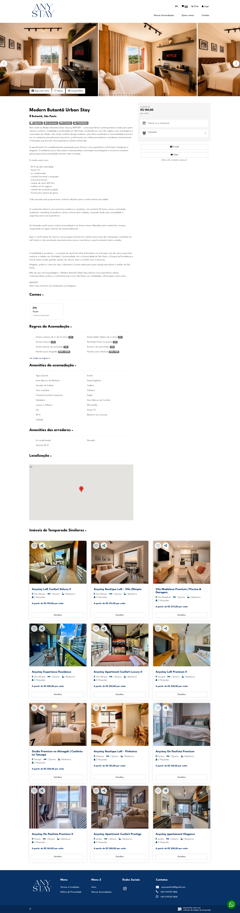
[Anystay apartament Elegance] (181, 807)
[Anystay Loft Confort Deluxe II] (58, 562)
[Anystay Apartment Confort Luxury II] (119, 645)
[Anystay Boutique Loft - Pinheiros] (119, 724)
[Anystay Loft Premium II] (181, 645)
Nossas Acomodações (164, 15)
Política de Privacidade (70, 892)
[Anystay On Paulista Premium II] (58, 807)
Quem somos (188, 15)
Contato (205, 15)
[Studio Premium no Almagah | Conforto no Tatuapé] (58, 724)
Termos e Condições (69, 887)
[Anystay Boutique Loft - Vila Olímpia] (119, 562)
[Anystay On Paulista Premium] (181, 724)
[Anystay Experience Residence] (58, 645)
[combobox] (178, 133)
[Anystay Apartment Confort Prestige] (119, 807)
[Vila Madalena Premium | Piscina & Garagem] (181, 562)
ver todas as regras (38, 358)
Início (93, 887)
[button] (236, 63)
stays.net (196, 908)
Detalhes (58, 615)
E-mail (175, 147)
